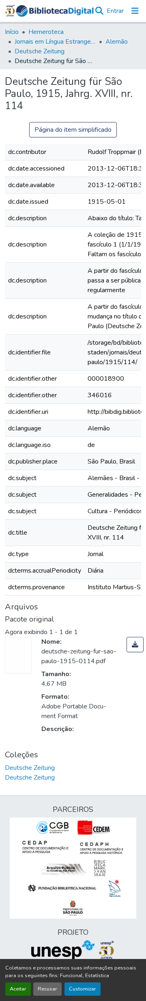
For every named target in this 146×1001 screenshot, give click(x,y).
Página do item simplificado (73, 129)
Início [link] (12, 31)
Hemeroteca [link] (46, 31)
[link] (135, 644)
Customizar (82, 989)
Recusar (47, 989)
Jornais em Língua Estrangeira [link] (55, 41)
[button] (54, 10)
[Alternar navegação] (135, 11)
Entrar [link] (115, 10)
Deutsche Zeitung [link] (39, 51)
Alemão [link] (116, 41)
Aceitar (18, 989)
